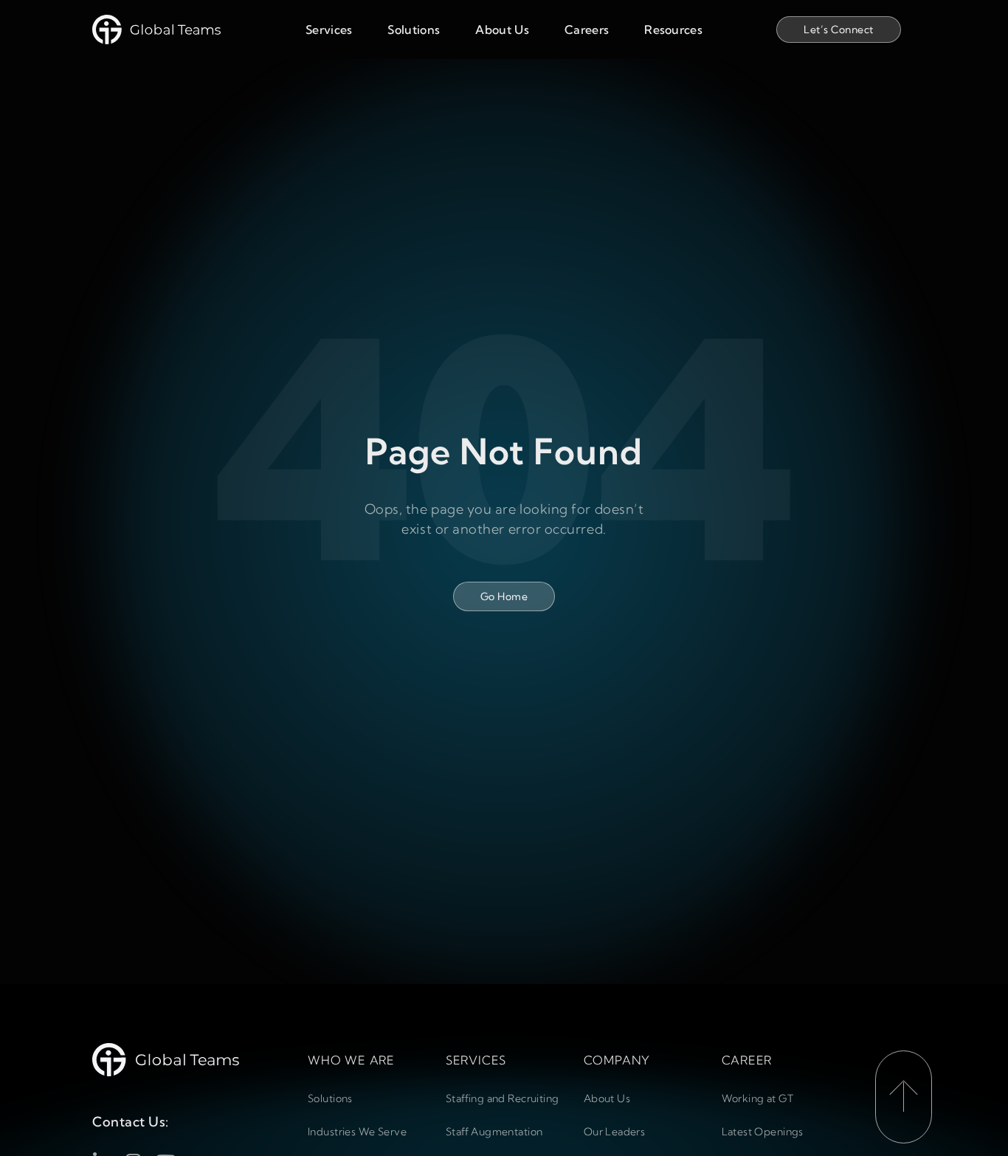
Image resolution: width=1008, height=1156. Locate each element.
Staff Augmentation (494, 1131)
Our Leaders (615, 1131)
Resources (673, 29)
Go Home (504, 596)
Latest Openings (763, 1131)
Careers (587, 29)
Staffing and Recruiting (502, 1098)
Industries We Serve (357, 1131)
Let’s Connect (838, 29)
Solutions (413, 29)
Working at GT (757, 1098)
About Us (502, 29)
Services (329, 29)
